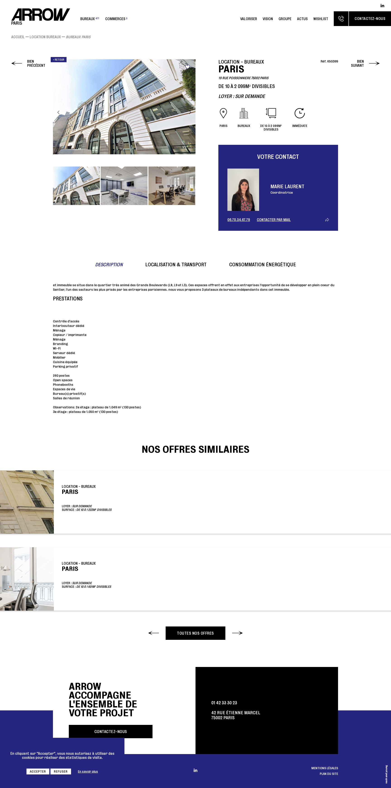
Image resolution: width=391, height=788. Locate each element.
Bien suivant (357, 63)
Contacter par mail (274, 220)
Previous (58, 112)
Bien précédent (36, 63)
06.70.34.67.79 (238, 220)
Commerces (116, 19)
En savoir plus (88, 771)
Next (190, 112)
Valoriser (248, 19)
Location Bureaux (45, 37)
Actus (302, 19)
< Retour (58, 59)
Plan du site (329, 774)
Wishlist (320, 19)
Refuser (61, 771)
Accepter (38, 771)
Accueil (18, 37)
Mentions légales (324, 768)
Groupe (285, 19)
